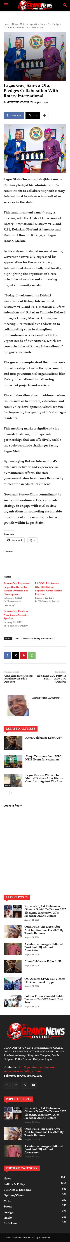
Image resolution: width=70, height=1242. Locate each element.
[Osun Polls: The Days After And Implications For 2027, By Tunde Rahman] (13, 931)
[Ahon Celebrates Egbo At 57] (13, 743)
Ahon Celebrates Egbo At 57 (43, 737)
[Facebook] (7, 655)
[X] (15, 655)
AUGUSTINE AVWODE (17, 102)
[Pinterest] (23, 655)
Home (7, 24)
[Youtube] (33, 1085)
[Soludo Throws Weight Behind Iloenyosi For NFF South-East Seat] (13, 1001)
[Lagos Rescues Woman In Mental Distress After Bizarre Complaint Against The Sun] (13, 780)
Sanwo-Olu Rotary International (38, 638)
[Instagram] (15, 1085)
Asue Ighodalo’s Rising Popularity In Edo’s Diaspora (18, 678)
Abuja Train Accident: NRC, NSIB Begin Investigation (43, 758)
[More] (44, 115)
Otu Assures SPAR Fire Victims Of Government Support (44, 980)
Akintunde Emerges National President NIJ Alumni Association (43, 947)
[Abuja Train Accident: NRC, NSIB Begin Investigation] (13, 761)
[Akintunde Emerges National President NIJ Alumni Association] (13, 949)
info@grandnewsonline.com (37, 1067)
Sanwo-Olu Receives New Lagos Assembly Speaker (16, 615)
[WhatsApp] (32, 655)
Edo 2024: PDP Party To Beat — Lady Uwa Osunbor (51, 678)
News (15, 24)
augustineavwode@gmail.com (23, 1071)
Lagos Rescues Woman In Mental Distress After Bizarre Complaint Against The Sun (44, 778)
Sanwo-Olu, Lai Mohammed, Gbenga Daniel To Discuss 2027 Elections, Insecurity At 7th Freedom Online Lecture (45, 911)
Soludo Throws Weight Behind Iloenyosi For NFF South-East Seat (44, 999)
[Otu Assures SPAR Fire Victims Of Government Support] (13, 983)
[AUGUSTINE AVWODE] (18, 705)
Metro (23, 24)
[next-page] (11, 793)
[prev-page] (6, 793)
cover (16, 638)
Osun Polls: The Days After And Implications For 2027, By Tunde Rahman (44, 930)
